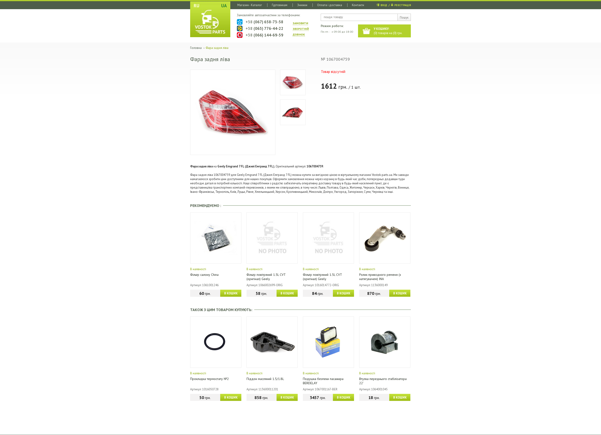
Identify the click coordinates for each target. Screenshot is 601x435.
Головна (196, 48)
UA (224, 6)
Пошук (404, 18)
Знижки (302, 5)
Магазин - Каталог (249, 5)
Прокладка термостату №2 (209, 379)
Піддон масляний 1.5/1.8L (265, 379)
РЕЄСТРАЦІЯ (402, 5)
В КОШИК (231, 293)
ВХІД (384, 5)
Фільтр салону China (204, 275)
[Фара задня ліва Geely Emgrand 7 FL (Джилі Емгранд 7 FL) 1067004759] (232, 112)
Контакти (358, 5)
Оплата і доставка (329, 5)
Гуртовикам (279, 5)
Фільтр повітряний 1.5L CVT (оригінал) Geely (266, 277)
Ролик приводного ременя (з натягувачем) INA (380, 277)
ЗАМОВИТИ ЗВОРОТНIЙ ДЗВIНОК (301, 28)
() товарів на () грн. (388, 31)
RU (196, 6)
